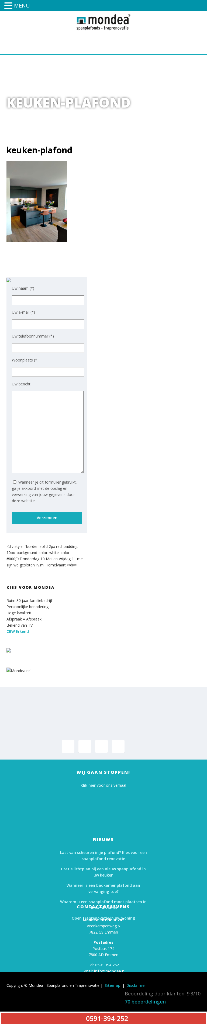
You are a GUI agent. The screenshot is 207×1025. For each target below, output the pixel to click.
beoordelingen (145, 1001)
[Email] (118, 746)
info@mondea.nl (110, 971)
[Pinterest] (84, 746)
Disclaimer (136, 985)
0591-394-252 (123, 41)
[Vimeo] (101, 746)
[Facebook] (68, 746)
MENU (22, 5)
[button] (9, 6)
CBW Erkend (17, 631)
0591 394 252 (107, 964)
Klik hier (88, 785)
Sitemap (112, 985)
